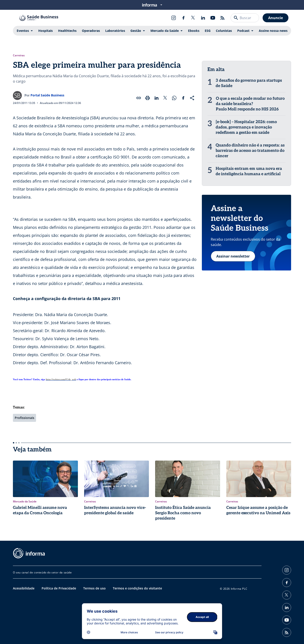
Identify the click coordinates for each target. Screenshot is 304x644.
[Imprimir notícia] (147, 97)
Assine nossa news (273, 30)
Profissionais (24, 418)
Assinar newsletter (233, 256)
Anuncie (275, 17)
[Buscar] (236, 17)
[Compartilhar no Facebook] (183, 97)
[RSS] (222, 17)
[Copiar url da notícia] (138, 97)
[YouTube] (212, 17)
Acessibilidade (23, 588)
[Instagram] (173, 17)
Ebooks (193, 30)
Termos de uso (94, 588)
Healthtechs (67, 30)
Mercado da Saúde (164, 30)
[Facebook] (183, 17)
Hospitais (45, 30)
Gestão (135, 30)
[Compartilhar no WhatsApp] (174, 97)
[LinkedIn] (203, 17)
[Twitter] (193, 17)
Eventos (23, 30)
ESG (208, 30)
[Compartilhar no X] (165, 97)
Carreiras (19, 55)
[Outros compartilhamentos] (192, 97)
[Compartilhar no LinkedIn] (156, 97)
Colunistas (224, 30)
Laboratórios (115, 30)
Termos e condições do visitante (137, 588)
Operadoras (91, 30)
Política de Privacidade (59, 588)
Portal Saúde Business (47, 95)
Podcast (243, 30)
